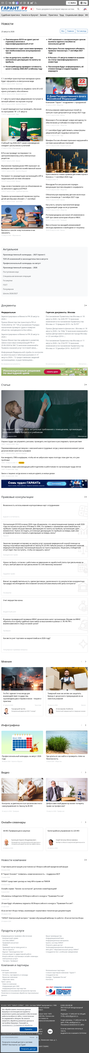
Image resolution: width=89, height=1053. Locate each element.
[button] (85, 9)
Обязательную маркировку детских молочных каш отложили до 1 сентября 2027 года (65, 195)
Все (62, 31)
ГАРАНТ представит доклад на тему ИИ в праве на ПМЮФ (25, 881)
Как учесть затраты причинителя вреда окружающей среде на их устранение (63, 206)
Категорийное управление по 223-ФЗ (63, 831)
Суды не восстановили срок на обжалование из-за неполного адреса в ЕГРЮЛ (21, 187)
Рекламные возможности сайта (72, 1025)
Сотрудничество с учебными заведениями (62, 952)
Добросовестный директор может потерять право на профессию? (65, 804)
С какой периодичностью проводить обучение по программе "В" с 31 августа (21, 110)
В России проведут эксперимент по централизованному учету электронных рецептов (18, 155)
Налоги (5, 536)
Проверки (63, 220)
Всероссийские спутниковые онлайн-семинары (20, 956)
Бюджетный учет (21, 94)
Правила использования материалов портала (18, 991)
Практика (53, 15)
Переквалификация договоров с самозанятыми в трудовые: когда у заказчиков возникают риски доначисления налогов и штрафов (42, 449)
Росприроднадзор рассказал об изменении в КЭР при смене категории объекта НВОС (65, 216)
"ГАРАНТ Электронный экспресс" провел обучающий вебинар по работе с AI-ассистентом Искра (42, 918)
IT (57, 179)
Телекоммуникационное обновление (59, 947)
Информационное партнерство (14, 988)
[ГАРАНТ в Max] (17, 3)
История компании (9, 973)
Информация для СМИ (10, 986)
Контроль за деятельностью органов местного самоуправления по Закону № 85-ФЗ (22, 804)
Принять (28, 1029)
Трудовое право (9, 574)
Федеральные (8, 312)
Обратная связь (8, 979)
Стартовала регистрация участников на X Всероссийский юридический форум (34, 867)
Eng (84, 3)
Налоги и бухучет (29, 15)
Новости (7, 24)
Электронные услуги (10, 959)
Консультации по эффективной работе (16, 954)
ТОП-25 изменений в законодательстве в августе (25, 259)
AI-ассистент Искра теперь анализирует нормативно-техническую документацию (36, 911)
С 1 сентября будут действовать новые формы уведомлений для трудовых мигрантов (65, 131)
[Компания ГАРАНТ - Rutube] (32, 3)
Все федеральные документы (10, 364)
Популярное (8, 289)
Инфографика (10, 725)
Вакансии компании (9, 977)
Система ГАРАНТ (8, 940)
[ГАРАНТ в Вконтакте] (10, 3)
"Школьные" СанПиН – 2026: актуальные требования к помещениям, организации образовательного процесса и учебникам (42, 431)
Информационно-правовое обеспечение (16, 936)
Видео (5, 772)
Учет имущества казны (13, 600)
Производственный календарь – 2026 (20, 267)
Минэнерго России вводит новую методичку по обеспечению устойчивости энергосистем (66, 121)
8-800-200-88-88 (66, 1005)
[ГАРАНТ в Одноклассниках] (28, 3)
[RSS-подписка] (35, 3)
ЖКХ (16, 476)
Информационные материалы (57, 940)
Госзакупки (7, 280)
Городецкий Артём (18, 709)
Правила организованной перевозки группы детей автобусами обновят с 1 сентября (20, 197)
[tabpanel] (44, 54)
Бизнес (43, 15)
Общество (60, 105)
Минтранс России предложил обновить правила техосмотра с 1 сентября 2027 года (66, 50)
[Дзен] (13, 3)
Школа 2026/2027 (10, 293)
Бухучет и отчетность (11, 517)
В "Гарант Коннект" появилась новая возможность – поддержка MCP (30, 874)
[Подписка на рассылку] (2, 3)
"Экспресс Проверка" (10, 961)
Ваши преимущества (54, 936)
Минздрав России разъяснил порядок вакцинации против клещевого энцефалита (64, 185)
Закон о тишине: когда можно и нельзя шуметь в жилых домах (28, 473)
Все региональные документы (55, 364)
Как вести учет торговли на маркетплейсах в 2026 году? (26, 638)
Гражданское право (10, 555)
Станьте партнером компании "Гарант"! (61, 973)
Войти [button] (73, 3)
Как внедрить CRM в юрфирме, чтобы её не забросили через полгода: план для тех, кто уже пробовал (40, 458)
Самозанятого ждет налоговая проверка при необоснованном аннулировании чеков (24, 50)
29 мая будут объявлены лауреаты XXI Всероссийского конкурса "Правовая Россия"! (37, 903)
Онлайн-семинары (13, 822)
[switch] (32, 9)
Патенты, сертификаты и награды (15, 975)
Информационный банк (55, 938)
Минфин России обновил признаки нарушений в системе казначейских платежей (67, 141)
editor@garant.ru (71, 1016)
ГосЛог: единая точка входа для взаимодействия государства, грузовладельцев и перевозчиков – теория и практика (22, 697)
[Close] (37, 1037)
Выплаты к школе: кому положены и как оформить (18, 231)
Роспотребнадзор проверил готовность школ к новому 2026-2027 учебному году (24, 68)
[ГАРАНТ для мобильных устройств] (6, 3)
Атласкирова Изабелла (64, 709)
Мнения (6, 661)
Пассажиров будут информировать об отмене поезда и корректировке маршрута (65, 69)
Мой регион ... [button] (83, 364)
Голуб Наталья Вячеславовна (67, 840)
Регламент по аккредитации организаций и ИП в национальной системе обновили (22, 177)
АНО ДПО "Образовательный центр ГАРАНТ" (62, 950)
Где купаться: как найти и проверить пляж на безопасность (65, 757)
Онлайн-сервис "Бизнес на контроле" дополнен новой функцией (29, 889)
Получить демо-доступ (54, 945)
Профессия (60, 811)
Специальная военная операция (17, 276)
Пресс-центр (6, 982)
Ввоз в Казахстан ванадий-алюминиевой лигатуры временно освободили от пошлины (65, 226)
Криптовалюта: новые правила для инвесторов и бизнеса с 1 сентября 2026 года (67, 175)
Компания (5, 970)
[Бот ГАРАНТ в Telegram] (24, 3)
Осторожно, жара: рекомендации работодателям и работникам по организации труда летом (41, 467)
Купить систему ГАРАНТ (54, 943)
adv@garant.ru (74, 1022)
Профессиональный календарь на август (22, 263)
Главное (70, 31)
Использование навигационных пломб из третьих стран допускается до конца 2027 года (65, 111)
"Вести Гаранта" (8, 950)
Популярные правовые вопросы (15, 650)
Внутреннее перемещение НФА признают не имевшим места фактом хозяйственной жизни (21, 167)
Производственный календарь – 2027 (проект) (24, 254)
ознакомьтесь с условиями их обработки (17, 1025)
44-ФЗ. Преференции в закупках (16, 831)
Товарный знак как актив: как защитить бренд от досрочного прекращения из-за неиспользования (65, 696)
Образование (16, 148)
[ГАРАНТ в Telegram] (21, 3)
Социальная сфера (74, 15)
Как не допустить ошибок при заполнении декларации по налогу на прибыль (23, 59)
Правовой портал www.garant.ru (14, 947)
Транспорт (19, 84)
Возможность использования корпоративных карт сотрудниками (31, 505)
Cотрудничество (52, 975)
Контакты (49, 979)
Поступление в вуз (11, 272)
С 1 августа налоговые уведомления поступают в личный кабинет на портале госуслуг (22, 100)
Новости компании (9, 984)
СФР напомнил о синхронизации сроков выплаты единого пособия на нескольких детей (66, 41)
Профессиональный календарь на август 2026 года (21, 757)
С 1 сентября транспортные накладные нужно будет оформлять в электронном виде (20, 79)
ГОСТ (5, 285)
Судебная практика (10, 15)
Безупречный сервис (10, 938)
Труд (61, 15)
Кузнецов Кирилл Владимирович (23, 840)
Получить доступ (28, 1049)
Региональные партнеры (55, 970)
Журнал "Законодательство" (12, 952)
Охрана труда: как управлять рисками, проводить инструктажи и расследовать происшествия (41, 441)
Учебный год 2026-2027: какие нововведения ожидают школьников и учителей (20, 144)
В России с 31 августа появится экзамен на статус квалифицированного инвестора (66, 59)
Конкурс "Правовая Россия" (56, 977)
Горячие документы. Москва (60, 312)
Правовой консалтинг (10, 943)
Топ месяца (81, 31)
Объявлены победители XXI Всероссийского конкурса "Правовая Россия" (32, 896)
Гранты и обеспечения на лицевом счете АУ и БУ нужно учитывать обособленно (22, 90)
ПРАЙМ (5, 945)
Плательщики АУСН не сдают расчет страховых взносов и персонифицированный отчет (22, 41)
